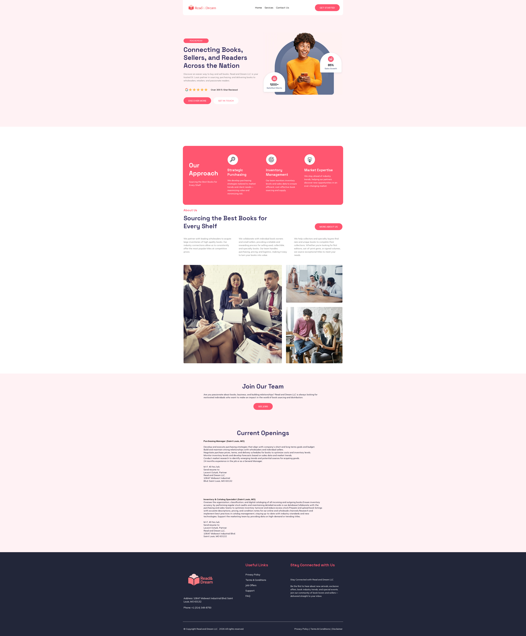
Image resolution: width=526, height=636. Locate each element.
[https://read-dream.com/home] (201, 7)
